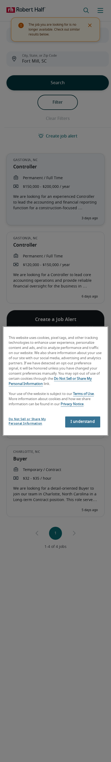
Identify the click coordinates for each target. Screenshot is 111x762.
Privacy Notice (72, 404)
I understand (83, 422)
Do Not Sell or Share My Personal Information (27, 421)
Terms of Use (83, 394)
